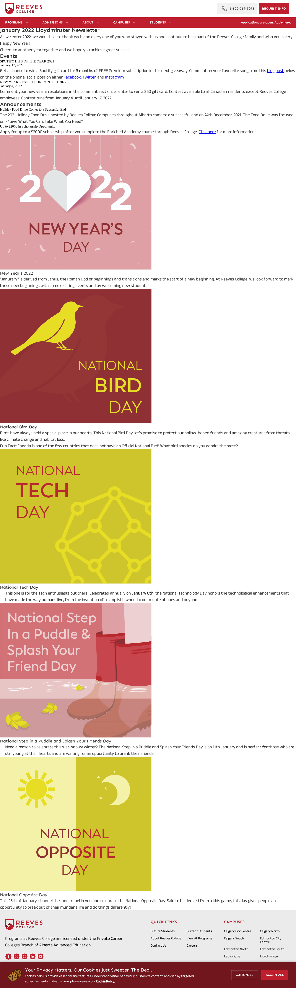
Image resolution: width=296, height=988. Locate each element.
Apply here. (283, 22)
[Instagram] (24, 957)
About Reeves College (166, 938)
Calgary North (270, 931)
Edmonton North (236, 949)
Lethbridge (232, 956)
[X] (16, 957)
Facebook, (72, 77)
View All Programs (199, 938)
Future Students (163, 931)
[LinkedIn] (32, 957)
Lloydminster (269, 956)
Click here (207, 131)
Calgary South (234, 938)
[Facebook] (8, 957)
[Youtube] (40, 957)
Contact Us (158, 945)
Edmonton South (272, 949)
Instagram (114, 77)
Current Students (199, 931)
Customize (245, 975)
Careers (192, 945)
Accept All (275, 975)
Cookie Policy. (105, 981)
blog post (275, 70)
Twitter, (89, 77)
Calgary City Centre (237, 931)
